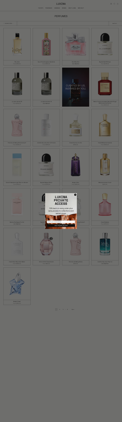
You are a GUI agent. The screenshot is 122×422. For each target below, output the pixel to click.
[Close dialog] (75, 195)
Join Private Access (61, 225)
